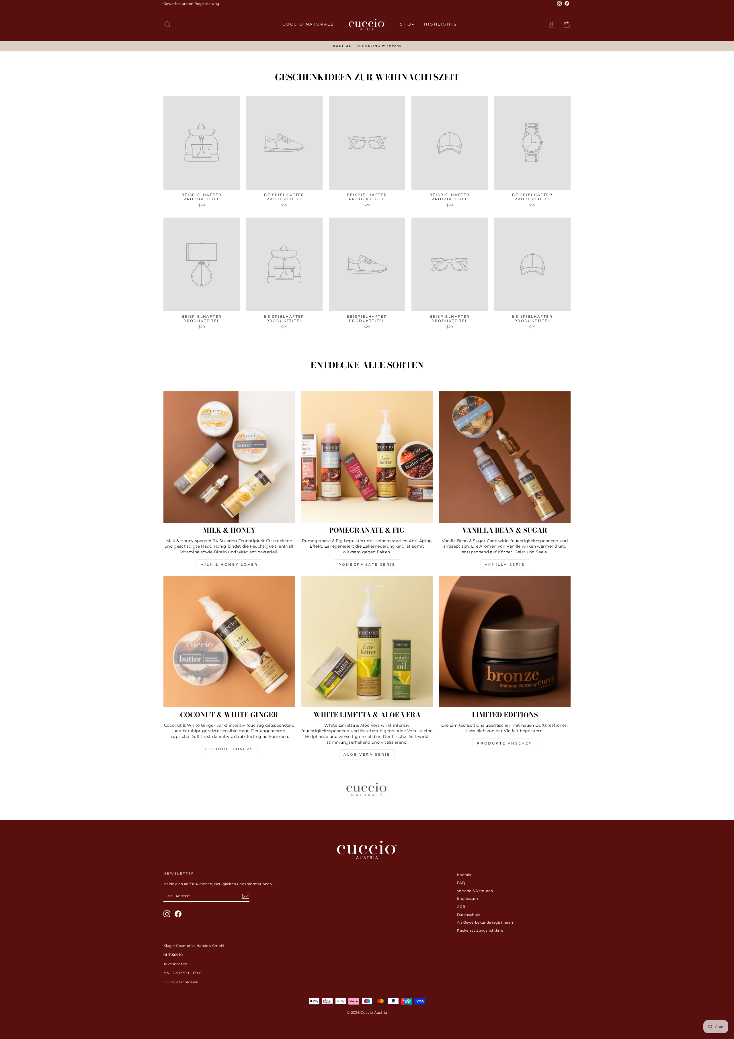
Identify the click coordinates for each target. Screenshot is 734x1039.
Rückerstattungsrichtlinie (480, 930)
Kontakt (464, 875)
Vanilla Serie (505, 564)
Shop (407, 24)
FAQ (461, 883)
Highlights (440, 24)
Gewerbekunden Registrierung (191, 3)
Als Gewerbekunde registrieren (485, 922)
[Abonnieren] (245, 896)
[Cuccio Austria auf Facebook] (178, 913)
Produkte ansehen (505, 743)
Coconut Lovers (229, 749)
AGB (461, 906)
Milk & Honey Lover (229, 564)
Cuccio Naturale (308, 24)
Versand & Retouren (475, 891)
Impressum (467, 898)
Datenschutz (468, 914)
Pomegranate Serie (366, 564)
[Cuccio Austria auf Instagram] (166, 913)
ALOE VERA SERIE (367, 754)
